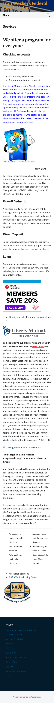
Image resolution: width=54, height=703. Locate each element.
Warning (9, 666)
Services (10, 643)
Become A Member (14, 638)
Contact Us (11, 652)
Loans (8, 676)
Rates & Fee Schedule (16, 657)
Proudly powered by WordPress (27, 697)
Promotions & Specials (16, 671)
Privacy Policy (12, 662)
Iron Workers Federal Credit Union (21, 630)
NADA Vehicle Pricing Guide (23, 577)
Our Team (10, 648)
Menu (6, 14)
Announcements (16, 634)
